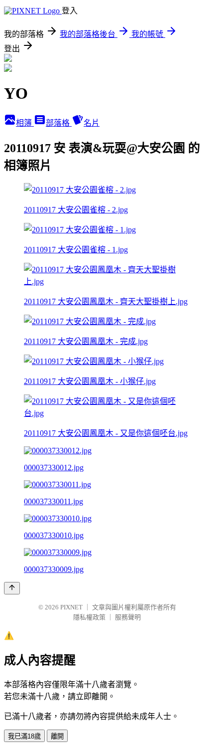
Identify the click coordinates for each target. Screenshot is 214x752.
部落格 (59, 123)
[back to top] (12, 588)
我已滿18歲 (24, 736)
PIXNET (71, 607)
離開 (57, 736)
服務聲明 (128, 617)
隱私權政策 (89, 617)
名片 (92, 123)
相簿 (25, 123)
